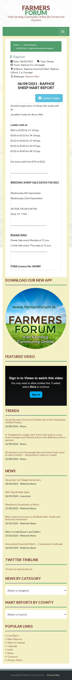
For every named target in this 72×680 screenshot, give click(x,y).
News (11, 653)
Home (16, 44)
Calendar (12, 646)
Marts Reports (30, 44)
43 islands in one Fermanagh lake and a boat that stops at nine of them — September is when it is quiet (35, 453)
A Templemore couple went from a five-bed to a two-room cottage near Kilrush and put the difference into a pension (35, 437)
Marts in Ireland (16, 642)
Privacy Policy (15, 660)
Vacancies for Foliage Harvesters (23, 479)
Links (10, 649)
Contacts (13, 656)
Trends (12, 411)
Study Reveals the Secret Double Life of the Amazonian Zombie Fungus (35, 421)
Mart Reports (15, 639)
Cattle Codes (50, 98)
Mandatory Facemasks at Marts (22, 504)
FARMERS (36, 13)
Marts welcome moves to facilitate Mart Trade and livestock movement (32, 518)
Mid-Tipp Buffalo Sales (17, 492)
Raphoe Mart (32, 76)
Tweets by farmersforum (18, 569)
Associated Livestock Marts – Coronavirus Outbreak (34, 543)
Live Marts (13, 635)
